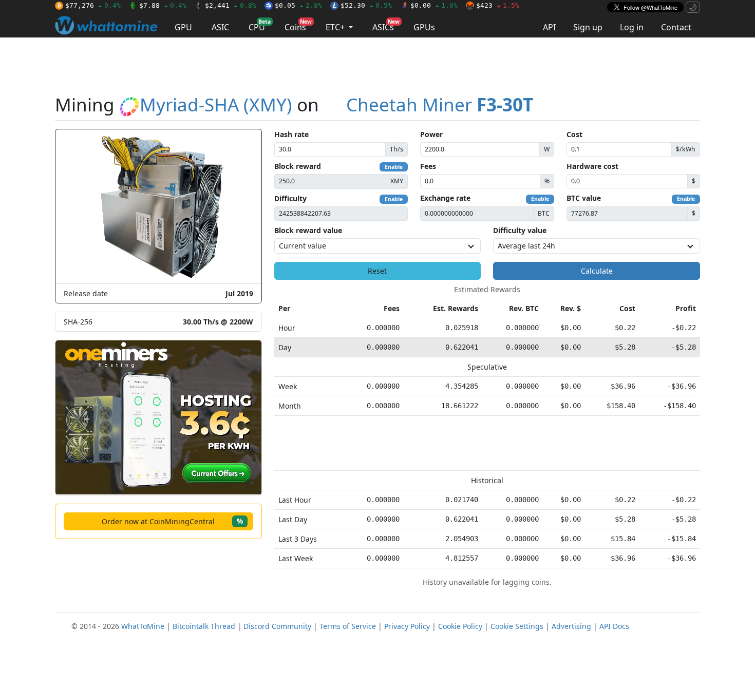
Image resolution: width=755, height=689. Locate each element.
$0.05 (298, 5)
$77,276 (93, 5)
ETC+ (336, 27)
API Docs (614, 626)
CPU (260, 25)
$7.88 (162, 5)
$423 (497, 5)
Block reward (297, 166)
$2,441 (230, 5)
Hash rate (291, 134)
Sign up (587, 27)
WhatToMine (142, 626)
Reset (377, 271)
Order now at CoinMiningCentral (172, 521)
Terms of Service (347, 626)
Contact (676, 27)
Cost (574, 134)
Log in (632, 27)
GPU (183, 27)
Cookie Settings (516, 626)
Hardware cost (592, 166)
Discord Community (277, 626)
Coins (298, 25)
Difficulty (290, 198)
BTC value (584, 198)
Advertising (571, 626)
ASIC (220, 27)
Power (431, 134)
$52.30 (366, 5)
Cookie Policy (460, 626)
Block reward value (308, 230)
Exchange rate (445, 198)
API (549, 27)
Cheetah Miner (439, 104)
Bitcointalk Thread (204, 626)
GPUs (424, 27)
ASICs (386, 25)
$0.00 (434, 5)
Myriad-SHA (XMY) (216, 104)
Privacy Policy (407, 626)
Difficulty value (519, 230)
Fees (428, 166)
